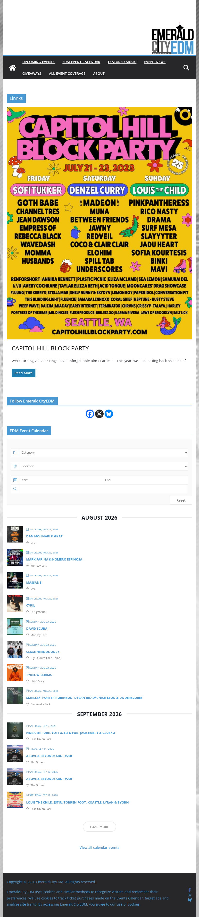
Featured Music (122, 61)
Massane (33, 582)
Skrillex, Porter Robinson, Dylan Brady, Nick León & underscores (84, 697)
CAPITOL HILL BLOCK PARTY (50, 348)
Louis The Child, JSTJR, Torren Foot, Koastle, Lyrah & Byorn (77, 802)
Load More (99, 827)
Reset (181, 500)
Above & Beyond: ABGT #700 (49, 756)
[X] (99, 414)
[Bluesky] (109, 414)
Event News (155, 61)
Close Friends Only (42, 651)
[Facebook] (90, 414)
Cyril (30, 605)
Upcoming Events (38, 61)
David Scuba (36, 628)
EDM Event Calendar (81, 61)
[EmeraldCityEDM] (12, 68)
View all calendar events (99, 847)
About (99, 73)
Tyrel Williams (39, 675)
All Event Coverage (67, 73)
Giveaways (31, 73)
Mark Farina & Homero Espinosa (54, 559)
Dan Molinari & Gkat (44, 536)
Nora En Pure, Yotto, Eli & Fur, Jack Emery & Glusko (70, 732)
